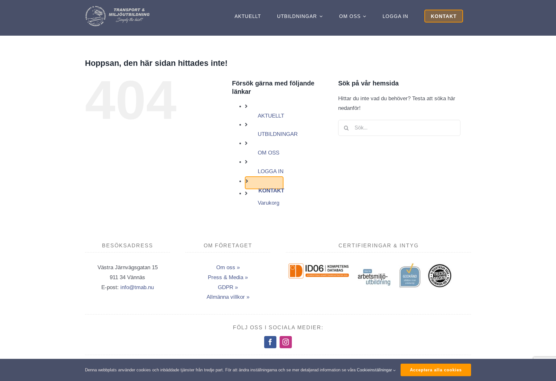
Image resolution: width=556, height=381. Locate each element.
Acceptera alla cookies (436, 370)
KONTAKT (271, 191)
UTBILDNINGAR (278, 134)
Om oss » (228, 267)
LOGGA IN (270, 171)
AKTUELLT (271, 116)
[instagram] (286, 342)
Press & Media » (228, 277)
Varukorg (268, 203)
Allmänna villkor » (228, 297)
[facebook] (270, 342)
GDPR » (228, 287)
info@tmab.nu (137, 287)
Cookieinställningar (375, 370)
